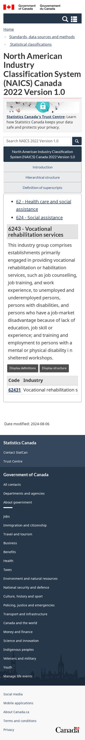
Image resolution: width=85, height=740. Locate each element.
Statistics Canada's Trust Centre (35, 116)
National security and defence (26, 587)
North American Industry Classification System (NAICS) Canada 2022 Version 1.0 (42, 154)
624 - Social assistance (39, 217)
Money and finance (18, 632)
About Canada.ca (16, 712)
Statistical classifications (30, 44)
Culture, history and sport (23, 596)
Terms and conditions (19, 721)
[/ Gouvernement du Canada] (31, 8)
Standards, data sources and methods (42, 36)
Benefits (9, 552)
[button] (43, 19)
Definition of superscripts (42, 187)
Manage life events (17, 676)
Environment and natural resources (30, 578)
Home (8, 29)
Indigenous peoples (18, 649)
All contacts (12, 484)
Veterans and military (19, 658)
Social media (13, 694)
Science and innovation (21, 640)
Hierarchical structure (43, 177)
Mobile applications (18, 703)
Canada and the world (20, 623)
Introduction (43, 167)
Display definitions (23, 368)
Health (8, 561)
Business (10, 543)
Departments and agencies (24, 493)
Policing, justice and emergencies (29, 605)
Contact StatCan (15, 452)
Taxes (7, 569)
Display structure (54, 368)
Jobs (6, 516)
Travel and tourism (17, 534)
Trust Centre (12, 461)
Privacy (8, 729)
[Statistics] (43, 107)
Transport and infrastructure (25, 614)
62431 (14, 390)
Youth (7, 667)
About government (17, 502)
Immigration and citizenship (25, 525)
